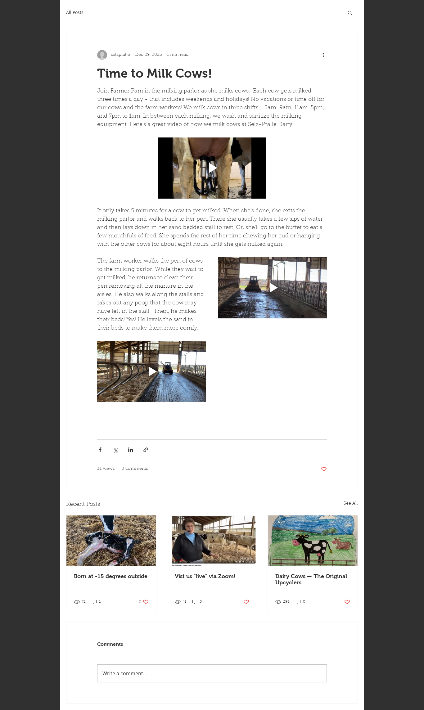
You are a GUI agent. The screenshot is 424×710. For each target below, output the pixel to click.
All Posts (74, 12)
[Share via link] (146, 450)
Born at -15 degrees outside (110, 576)
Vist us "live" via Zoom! (205, 576)
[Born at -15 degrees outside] (111, 540)
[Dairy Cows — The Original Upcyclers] (313, 540)
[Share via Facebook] (100, 450)
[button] (350, 12)
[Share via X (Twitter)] (115, 450)
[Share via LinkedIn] (130, 450)
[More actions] (323, 55)
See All (351, 503)
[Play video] (212, 168)
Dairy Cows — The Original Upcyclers (311, 579)
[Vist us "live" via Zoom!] (212, 540)
